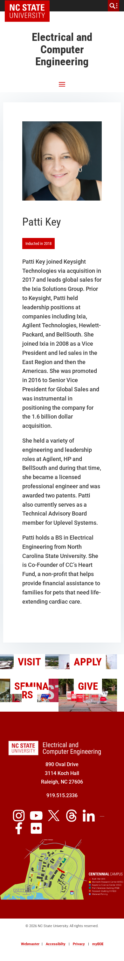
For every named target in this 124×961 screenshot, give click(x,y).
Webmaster (30, 944)
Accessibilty (55, 944)
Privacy (79, 944)
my (97, 944)
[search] (113, 5)
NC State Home (29, 5)
